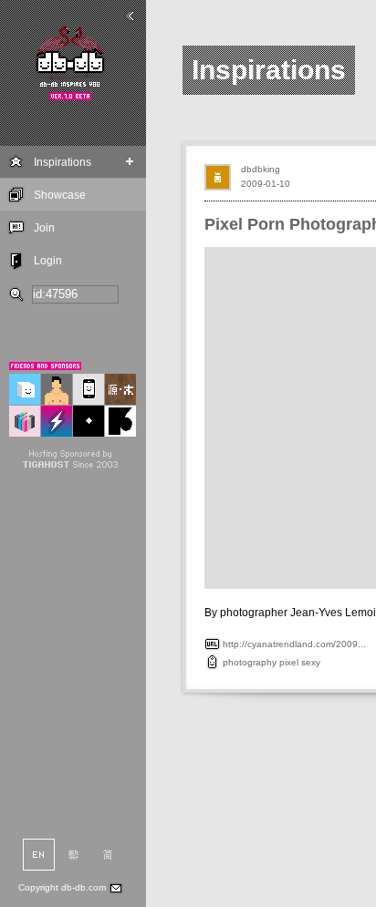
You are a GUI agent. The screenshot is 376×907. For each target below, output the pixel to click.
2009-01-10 (265, 184)
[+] (130, 162)
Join (44, 228)
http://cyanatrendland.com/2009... (294, 644)
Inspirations (62, 162)
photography (250, 662)
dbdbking (260, 169)
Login (48, 260)
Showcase (60, 195)
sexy (310, 662)
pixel (288, 662)
